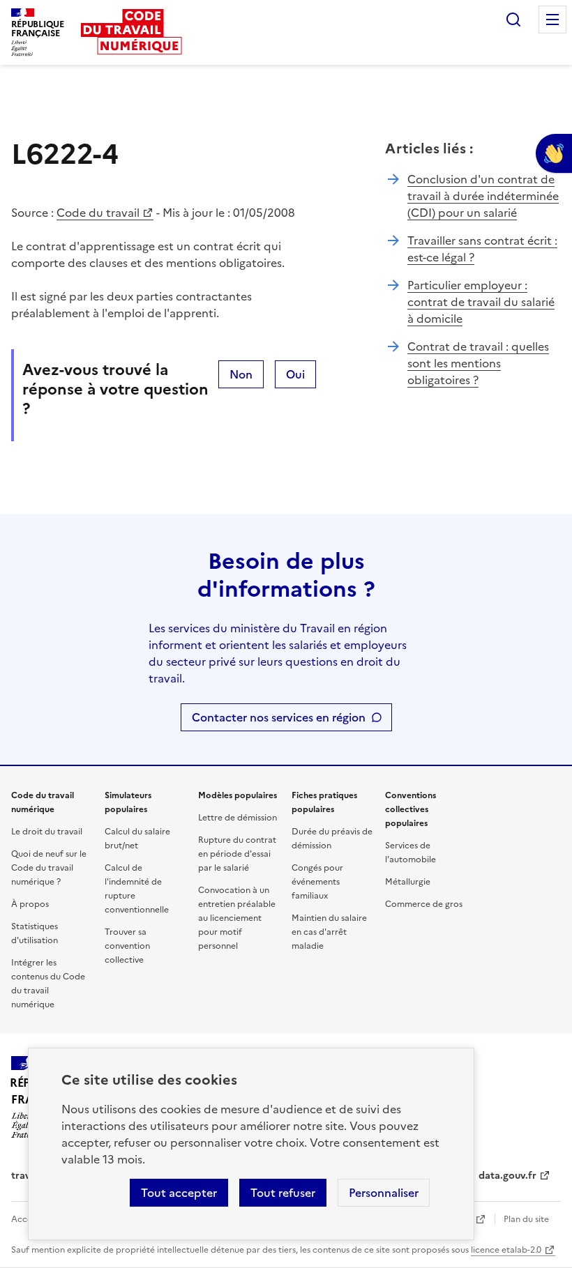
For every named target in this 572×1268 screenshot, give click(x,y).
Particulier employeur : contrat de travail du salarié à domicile (481, 302)
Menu (552, 19)
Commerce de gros (423, 904)
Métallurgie (407, 882)
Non (241, 374)
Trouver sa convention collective (127, 946)
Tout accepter (179, 1192)
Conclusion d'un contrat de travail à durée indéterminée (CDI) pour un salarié (483, 196)
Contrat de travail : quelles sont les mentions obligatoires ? (478, 363)
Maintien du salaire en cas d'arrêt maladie (329, 932)
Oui (295, 374)
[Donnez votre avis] (554, 153)
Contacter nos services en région (279, 717)
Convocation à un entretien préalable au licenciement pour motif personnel (237, 918)
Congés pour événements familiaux (317, 882)
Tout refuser (282, 1192)
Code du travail (98, 212)
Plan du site (526, 1219)
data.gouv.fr (507, 1175)
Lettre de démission (237, 817)
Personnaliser (384, 1192)
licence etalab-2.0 (506, 1250)
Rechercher (513, 19)
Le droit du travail (46, 831)
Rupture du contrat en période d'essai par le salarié (237, 854)
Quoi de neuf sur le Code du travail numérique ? (48, 868)
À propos (30, 904)
